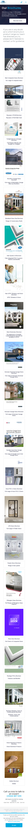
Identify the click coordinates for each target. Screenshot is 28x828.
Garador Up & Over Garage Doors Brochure (14, 450)
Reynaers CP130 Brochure (14, 115)
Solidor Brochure (14, 781)
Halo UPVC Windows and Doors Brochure (14, 294)
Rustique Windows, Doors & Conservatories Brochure (14, 711)
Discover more (17, 21)
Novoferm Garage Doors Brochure (14, 179)
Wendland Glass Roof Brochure (14, 218)
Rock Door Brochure (14, 639)
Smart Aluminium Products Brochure (14, 743)
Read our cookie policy (14, 821)
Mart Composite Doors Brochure (14, 78)
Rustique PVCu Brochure (14, 676)
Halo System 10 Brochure (14, 255)
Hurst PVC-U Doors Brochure (14, 489)
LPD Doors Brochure (14, 526)
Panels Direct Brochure (14, 563)
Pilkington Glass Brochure (14, 600)
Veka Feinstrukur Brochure (14, 332)
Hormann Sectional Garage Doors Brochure (14, 372)
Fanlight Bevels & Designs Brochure (14, 139)
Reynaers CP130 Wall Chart (14, 117)
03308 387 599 (14, 796)
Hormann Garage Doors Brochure (14, 411)
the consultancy (16, 811)
